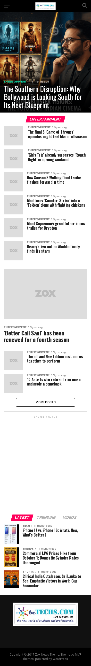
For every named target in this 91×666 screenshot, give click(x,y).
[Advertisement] (45, 465)
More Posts (45, 402)
